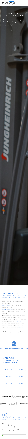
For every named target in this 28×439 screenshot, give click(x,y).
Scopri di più (14, 31)
